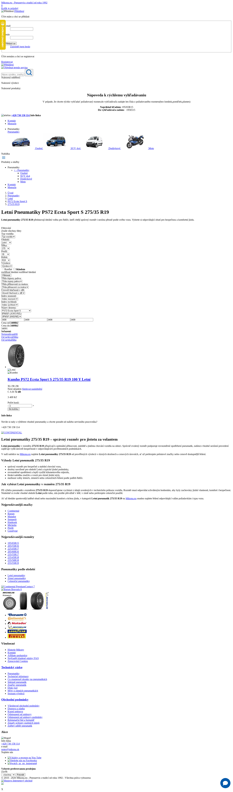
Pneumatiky (13, 131)
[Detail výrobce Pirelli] (17, 637)
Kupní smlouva (15, 711)
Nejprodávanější (9, 334)
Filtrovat (6, 275)
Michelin (12, 525)
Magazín (12, 123)
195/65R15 (13, 543)
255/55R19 (13, 563)
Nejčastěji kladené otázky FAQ (23, 658)
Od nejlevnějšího (9, 337)
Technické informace (18, 676)
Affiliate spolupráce (17, 655)
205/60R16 (13, 551)
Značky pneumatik (17, 685)
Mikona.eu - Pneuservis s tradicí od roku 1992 (24, 2)
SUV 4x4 (75, 148)
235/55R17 (13, 554)
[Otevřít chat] (225, 783)
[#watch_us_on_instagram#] (22, 763)
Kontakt (12, 120)
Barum (11, 513)
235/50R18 (13, 560)
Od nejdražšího (8, 340)
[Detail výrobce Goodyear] (17, 632)
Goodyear (13, 530)
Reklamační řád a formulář (21, 720)
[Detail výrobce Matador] (17, 623)
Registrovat (7, 61)
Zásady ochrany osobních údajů (23, 723)
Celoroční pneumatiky (19, 581)
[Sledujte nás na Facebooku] (22, 760)
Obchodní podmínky (15, 699)
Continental (13, 510)
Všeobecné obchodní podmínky (23, 705)
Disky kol (12, 687)
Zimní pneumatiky (17, 578)
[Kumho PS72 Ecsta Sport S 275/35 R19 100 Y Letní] (16, 367)
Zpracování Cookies (18, 661)
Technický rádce (11, 667)
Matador (12, 516)
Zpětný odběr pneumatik (20, 725)
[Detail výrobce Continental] (17, 620)
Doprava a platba (16, 708)
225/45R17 (13, 548)
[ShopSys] (16, 780)
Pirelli (10, 528)
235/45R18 (13, 557)
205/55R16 (13, 546)
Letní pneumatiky (16, 575)
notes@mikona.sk (10, 749)
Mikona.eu (25, 454)
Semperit (12, 519)
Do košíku (13, 409)
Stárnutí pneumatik (17, 682)
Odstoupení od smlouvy (20, 714)
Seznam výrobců (16, 693)
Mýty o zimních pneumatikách (23, 690)
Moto (151, 148)
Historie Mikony (16, 649)
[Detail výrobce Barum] (17, 615)
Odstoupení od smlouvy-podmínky (25, 717)
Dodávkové (114, 148)
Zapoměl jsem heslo (20, 46)
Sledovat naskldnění (32, 389)
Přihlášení (19, 11)
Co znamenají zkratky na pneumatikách (27, 679)
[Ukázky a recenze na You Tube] (24, 757)
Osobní (39, 148)
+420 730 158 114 (20, 115)
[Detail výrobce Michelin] (17, 628)
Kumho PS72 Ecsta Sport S (49, 379)
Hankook (12, 522)
